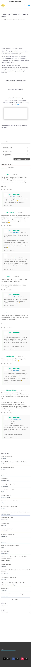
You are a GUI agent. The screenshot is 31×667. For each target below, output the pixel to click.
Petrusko (3, 508)
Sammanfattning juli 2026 (7, 517)
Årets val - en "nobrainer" (6, 528)
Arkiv (3, 610)
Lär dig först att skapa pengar (7, 534)
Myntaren (3, 566)
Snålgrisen (3, 503)
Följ (8, 658)
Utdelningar (15, 19)
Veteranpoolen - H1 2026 (6, 456)
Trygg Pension (4, 519)
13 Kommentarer (21, 19)
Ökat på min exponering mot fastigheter (10, 545)
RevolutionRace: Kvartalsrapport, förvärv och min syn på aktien (15, 512)
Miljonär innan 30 (5, 480)
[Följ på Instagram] (22, 659)
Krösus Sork (4, 590)
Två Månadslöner (5, 464)
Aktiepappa (3, 469)
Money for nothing (5, 497)
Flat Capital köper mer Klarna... (8, 467)
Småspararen (16, 232)
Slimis (2, 547)
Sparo (2, 475)
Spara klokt (3, 542)
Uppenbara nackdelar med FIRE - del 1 (9, 501)
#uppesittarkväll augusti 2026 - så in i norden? (11, 489)
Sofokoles (3, 458)
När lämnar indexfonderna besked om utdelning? (12, 594)
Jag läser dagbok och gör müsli (8, 484)
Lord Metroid (16, 370)
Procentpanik (4, 531)
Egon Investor (4, 573)
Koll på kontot (4, 596)
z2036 (2, 491)
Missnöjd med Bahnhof (6, 495)
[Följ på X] (4, 659)
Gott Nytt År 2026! (5, 551)
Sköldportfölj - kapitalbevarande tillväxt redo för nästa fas (14, 461)
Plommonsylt (4, 473)
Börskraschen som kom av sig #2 (8, 577)
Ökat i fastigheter (5, 588)
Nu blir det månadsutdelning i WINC (9, 506)
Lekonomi (3, 579)
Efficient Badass (4, 486)
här (18, 104)
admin (10, 194)
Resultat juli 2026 (5, 523)
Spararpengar (4, 536)
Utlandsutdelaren (17, 419)
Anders (14, 296)
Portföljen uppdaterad (6, 564)
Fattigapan (3, 525)
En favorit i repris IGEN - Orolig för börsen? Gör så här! (13, 582)
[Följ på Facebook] (13, 659)
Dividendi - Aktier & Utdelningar (8, 585)
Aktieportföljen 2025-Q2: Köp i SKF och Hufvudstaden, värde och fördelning (15, 570)
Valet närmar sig (4, 478)
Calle (14, 196)
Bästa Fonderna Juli (5, 540)
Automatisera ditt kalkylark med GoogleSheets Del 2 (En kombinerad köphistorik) (13, 557)
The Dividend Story (5, 514)
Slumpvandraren (5, 553)
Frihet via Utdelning (5, 560)
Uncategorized (9, 19)
